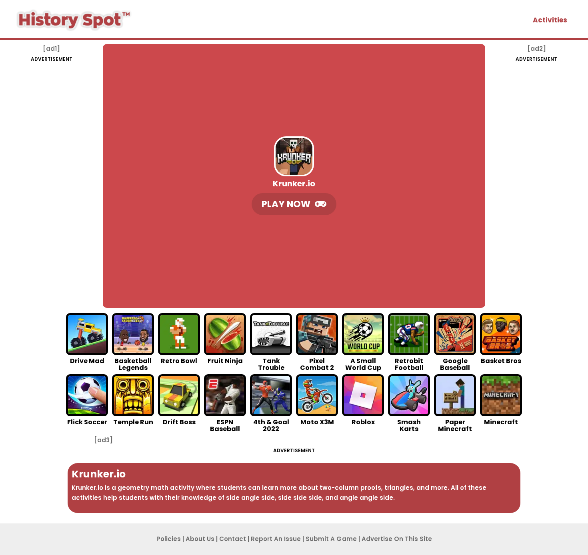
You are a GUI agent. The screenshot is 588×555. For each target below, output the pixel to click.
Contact (232, 539)
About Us (200, 539)
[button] (294, 204)
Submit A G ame (331, 539)
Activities (550, 20)
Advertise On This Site (397, 539)
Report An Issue (276, 539)
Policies (168, 539)
